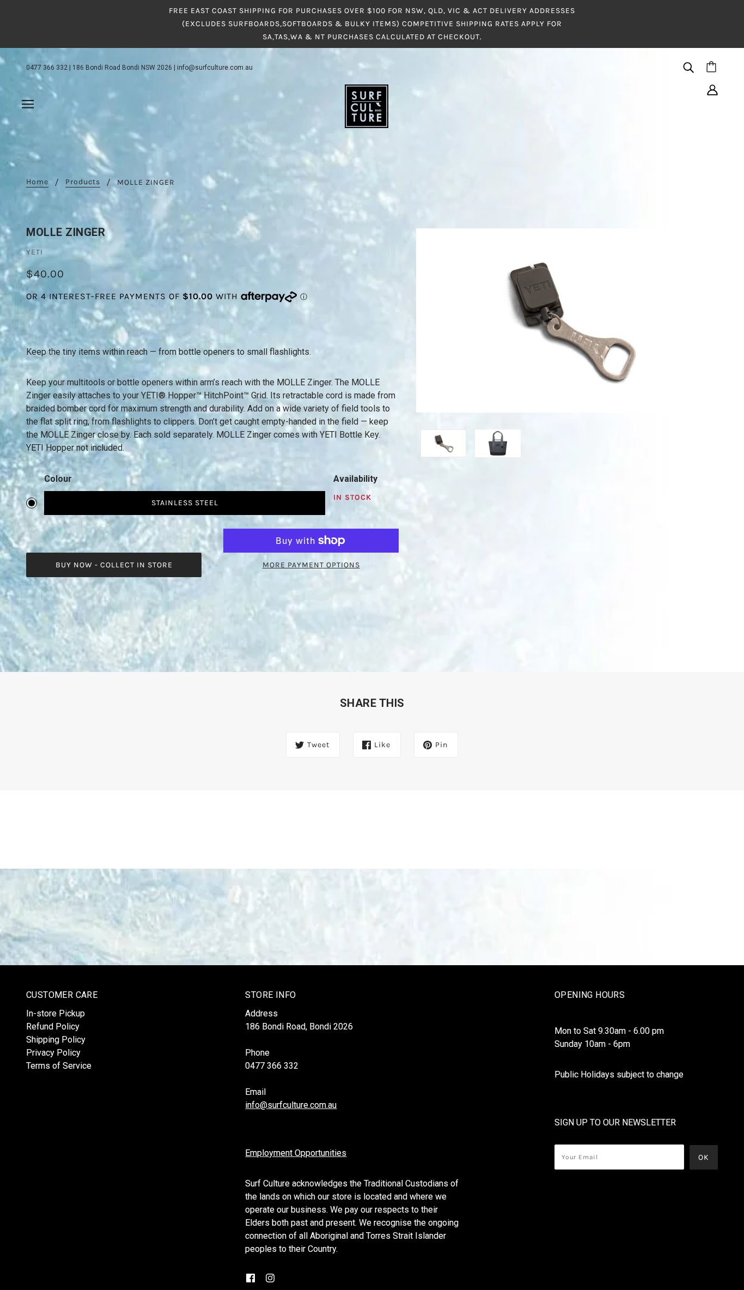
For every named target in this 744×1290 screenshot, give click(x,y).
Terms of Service (59, 1066)
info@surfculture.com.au (215, 67)
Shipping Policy (56, 1039)
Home (37, 182)
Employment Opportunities (295, 1153)
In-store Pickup (55, 1013)
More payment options (311, 565)
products (82, 182)
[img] (688, 67)
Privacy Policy (53, 1052)
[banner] (366, 106)
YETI (34, 252)
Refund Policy (53, 1026)
